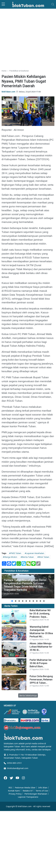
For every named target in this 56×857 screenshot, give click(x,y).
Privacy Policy (15, 794)
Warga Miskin (10, 557)
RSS (10, 788)
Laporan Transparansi (28, 797)
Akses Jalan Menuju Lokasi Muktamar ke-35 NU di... (41, 646)
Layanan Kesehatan (35, 553)
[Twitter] (12, 777)
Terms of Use (42, 791)
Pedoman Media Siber (25, 788)
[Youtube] (18, 777)
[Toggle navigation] (52, 4)
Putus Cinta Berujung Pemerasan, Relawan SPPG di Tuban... (41, 679)
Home (4, 71)
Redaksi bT (28, 791)
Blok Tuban (44, 557)
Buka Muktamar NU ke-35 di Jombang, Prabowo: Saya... (40, 613)
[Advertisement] (28, 38)
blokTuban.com (8, 91)
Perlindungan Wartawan (35, 794)
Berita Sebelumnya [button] (28, 695)
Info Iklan (42, 788)
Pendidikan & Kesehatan (19, 71)
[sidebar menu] (3, 4)
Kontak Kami (14, 791)
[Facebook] (6, 777)
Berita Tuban (28, 557)
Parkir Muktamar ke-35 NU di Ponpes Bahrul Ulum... (41, 663)
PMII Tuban (15, 553)
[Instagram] (23, 777)
